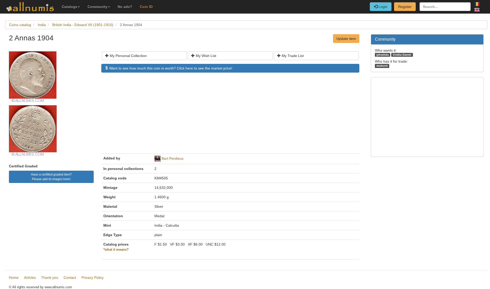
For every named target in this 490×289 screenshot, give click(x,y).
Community (97, 7)
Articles (30, 277)
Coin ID (146, 7)
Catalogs (69, 7)
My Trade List (292, 56)
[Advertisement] (230, 115)
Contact (70, 277)
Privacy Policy (92, 277)
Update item (346, 39)
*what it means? (116, 249)
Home (14, 277)
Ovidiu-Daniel (402, 54)
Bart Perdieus (172, 158)
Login (382, 7)
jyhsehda (382, 54)
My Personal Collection (128, 56)
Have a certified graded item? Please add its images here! (51, 177)
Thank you (49, 277)
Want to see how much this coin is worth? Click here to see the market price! (170, 68)
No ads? (125, 7)
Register (405, 7)
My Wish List (205, 56)
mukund (382, 65)
